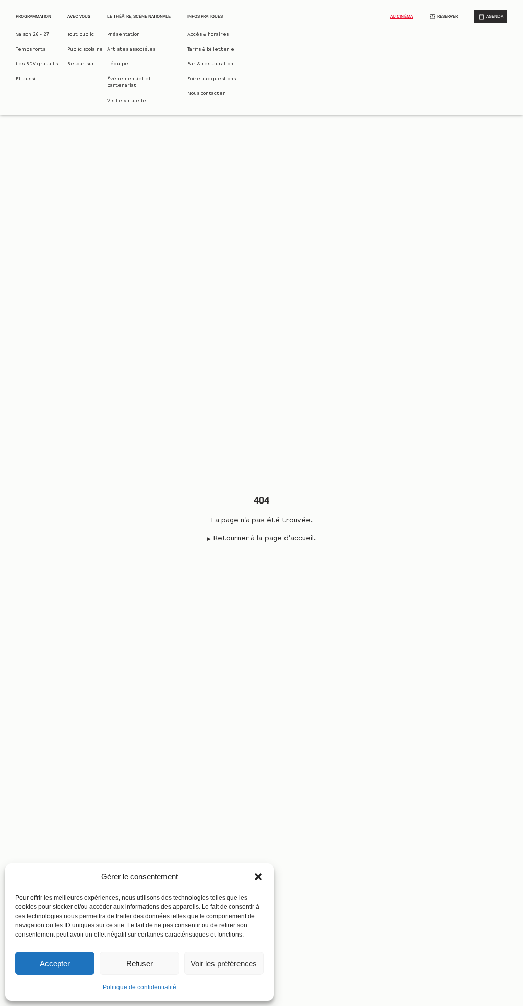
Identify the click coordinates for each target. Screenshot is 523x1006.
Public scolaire (85, 49)
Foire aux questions (211, 79)
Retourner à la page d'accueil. (264, 539)
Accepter (55, 963)
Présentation (123, 35)
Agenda (494, 16)
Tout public (80, 35)
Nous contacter (206, 94)
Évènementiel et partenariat (129, 82)
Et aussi (25, 79)
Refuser (139, 963)
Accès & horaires (208, 35)
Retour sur (80, 64)
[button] (258, 877)
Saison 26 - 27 (32, 35)
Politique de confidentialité (139, 987)
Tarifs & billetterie (210, 49)
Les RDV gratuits (37, 64)
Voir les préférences (224, 963)
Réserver (447, 16)
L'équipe (117, 64)
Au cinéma (401, 16)
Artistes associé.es (131, 49)
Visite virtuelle (126, 101)
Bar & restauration (210, 64)
